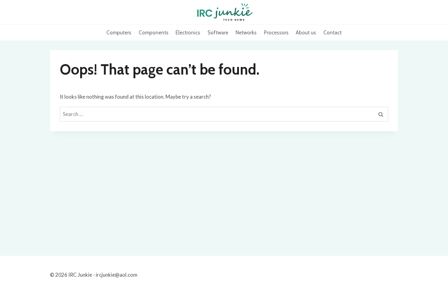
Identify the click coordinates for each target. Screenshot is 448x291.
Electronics (188, 33)
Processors (276, 33)
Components (154, 33)
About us (306, 33)
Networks (246, 33)
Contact (332, 33)
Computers (118, 33)
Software (218, 33)
